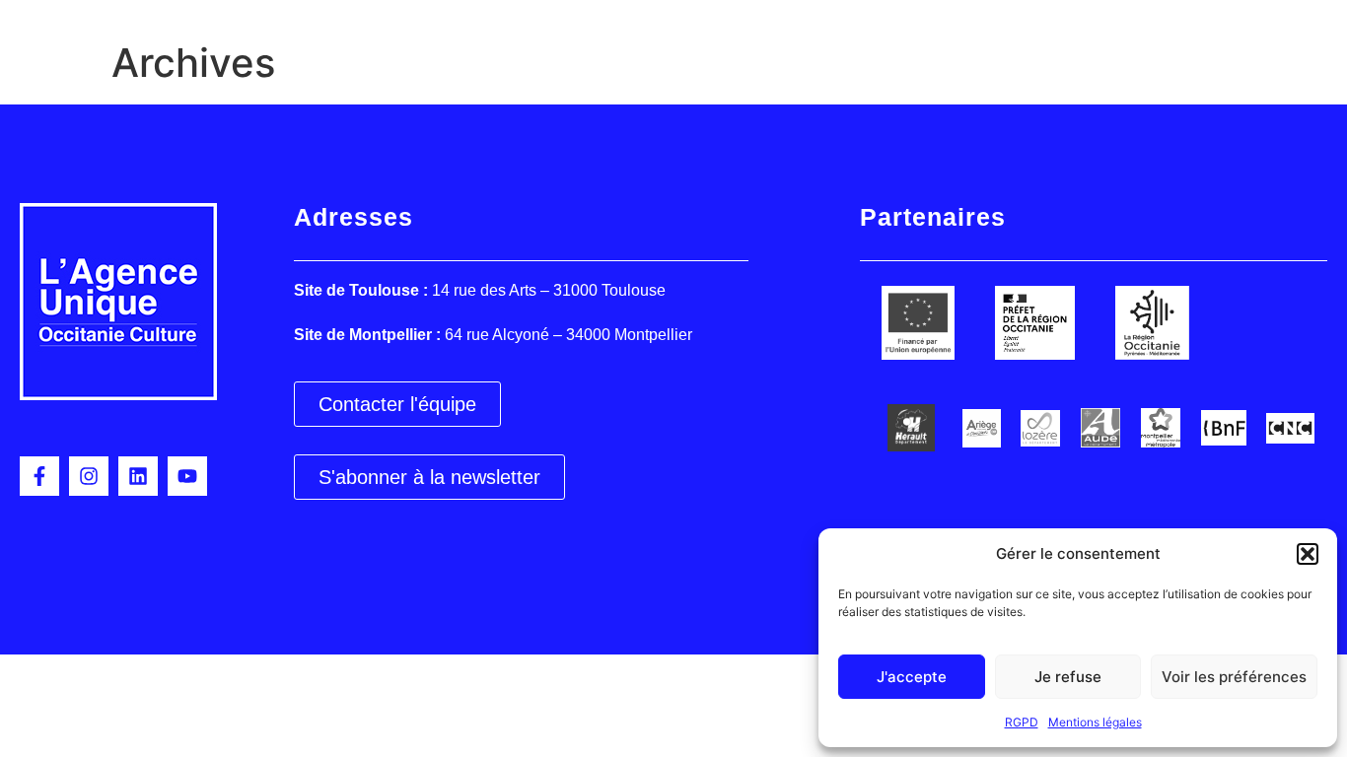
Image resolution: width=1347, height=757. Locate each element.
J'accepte (912, 676)
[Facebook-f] (39, 476)
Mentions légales (1095, 722)
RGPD (1021, 722)
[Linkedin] (138, 476)
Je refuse (1067, 676)
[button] (1307, 554)
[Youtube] (187, 476)
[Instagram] (88, 476)
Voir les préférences (1234, 676)
